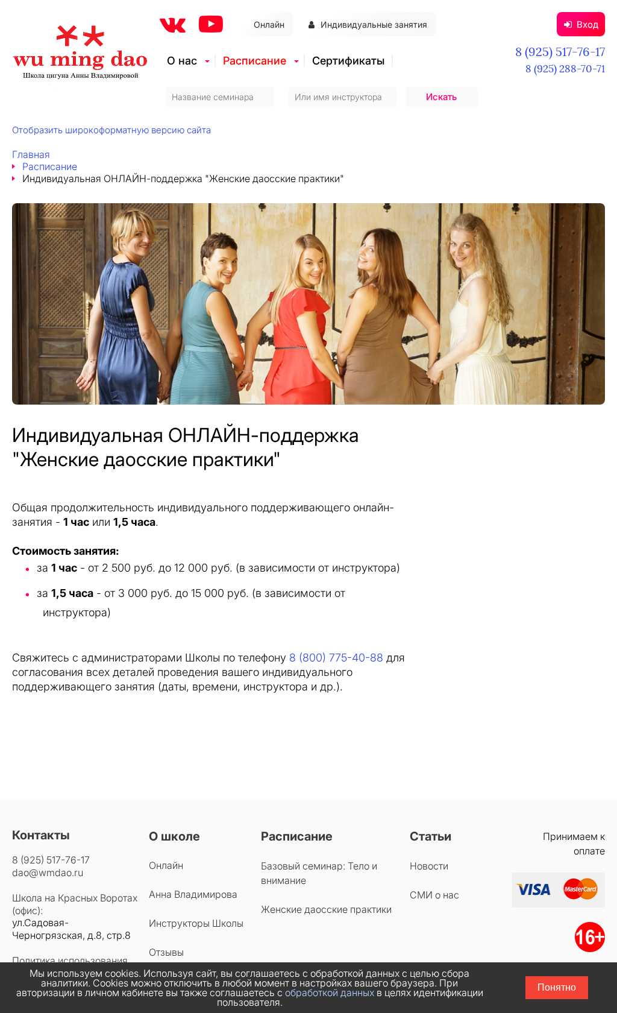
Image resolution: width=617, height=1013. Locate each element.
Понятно (556, 987)
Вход (587, 24)
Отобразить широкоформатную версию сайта (111, 130)
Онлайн (269, 24)
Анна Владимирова (193, 894)
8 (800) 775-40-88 (336, 657)
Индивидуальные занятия (374, 24)
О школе (174, 836)
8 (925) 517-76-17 (560, 51)
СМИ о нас (434, 895)
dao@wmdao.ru (47, 872)
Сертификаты (348, 60)
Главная (31, 154)
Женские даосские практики (326, 909)
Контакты (41, 835)
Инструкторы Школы (196, 923)
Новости (429, 866)
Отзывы (166, 952)
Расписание (254, 60)
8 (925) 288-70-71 (565, 68)
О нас (182, 60)
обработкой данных (329, 992)
